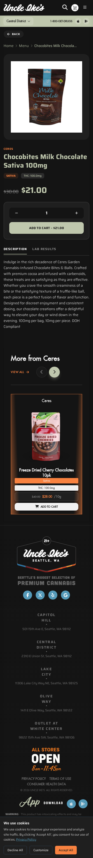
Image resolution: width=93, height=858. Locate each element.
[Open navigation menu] (84, 8)
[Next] (54, 372)
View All (17, 372)
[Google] (65, 595)
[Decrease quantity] (16, 213)
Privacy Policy (26, 839)
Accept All (66, 850)
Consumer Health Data (46, 784)
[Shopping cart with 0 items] (75, 7)
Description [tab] (15, 249)
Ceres (46, 401)
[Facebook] (27, 595)
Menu (24, 46)
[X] (40, 595)
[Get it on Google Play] (86, 21)
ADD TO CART (49, 506)
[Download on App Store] (78, 21)
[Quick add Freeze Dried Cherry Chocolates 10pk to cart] (71, 464)
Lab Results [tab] (44, 249)
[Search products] (65, 8)
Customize (41, 850)
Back (16, 34)
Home (9, 46)
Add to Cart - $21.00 (46, 227)
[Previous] (41, 372)
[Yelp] (52, 595)
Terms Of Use (60, 779)
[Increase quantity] (76, 213)
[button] (46, 454)
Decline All (15, 850)
